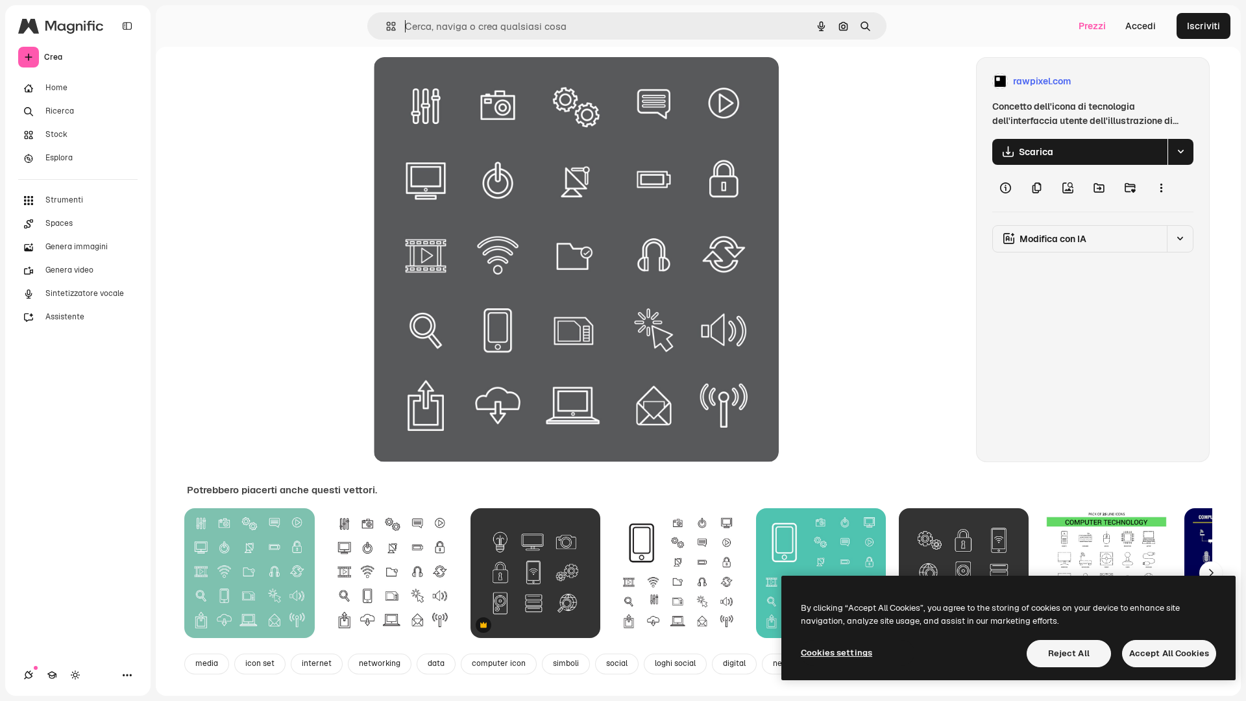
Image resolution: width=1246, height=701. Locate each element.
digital (734, 663)
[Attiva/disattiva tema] (75, 675)
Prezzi (1092, 26)
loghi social (675, 663)
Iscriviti (1203, 26)
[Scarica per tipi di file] (1180, 152)
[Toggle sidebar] (127, 26)
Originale (459, 81)
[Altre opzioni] (1161, 188)
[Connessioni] (28, 675)
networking (379, 663)
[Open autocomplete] (386, 26)
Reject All (1069, 653)
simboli (566, 663)
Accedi (1140, 26)
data (436, 663)
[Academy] (52, 675)
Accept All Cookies (1169, 653)
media (206, 663)
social (617, 663)
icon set (260, 663)
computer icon (499, 663)
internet (317, 663)
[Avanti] (1211, 573)
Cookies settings (836, 652)
